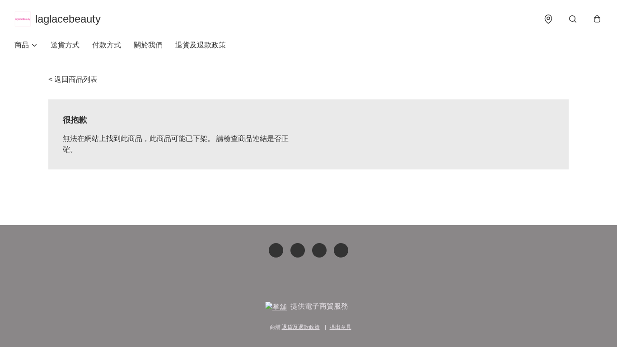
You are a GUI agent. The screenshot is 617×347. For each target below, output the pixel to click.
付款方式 (106, 45)
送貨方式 (65, 45)
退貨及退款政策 (200, 45)
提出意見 (340, 327)
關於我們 (148, 45)
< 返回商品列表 (73, 79)
